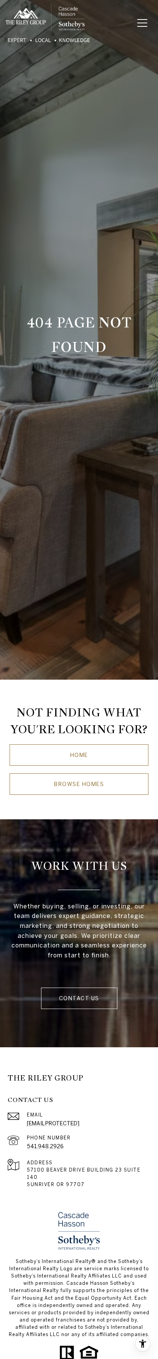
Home (79, 755)
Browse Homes (79, 784)
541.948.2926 (45, 1146)
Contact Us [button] (79, 998)
